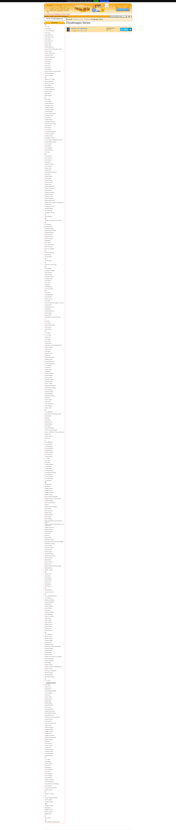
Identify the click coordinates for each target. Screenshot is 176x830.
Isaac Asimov (48, 327)
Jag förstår (96, 1)
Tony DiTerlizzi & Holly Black (52, 783)
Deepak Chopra (49, 196)
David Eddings (48, 176)
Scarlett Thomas (49, 705)
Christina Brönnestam (50, 131)
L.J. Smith (47, 458)
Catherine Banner (49, 109)
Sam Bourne (48, 689)
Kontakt (52, 16)
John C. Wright (48, 383)
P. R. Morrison (48, 598)
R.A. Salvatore (48, 634)
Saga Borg (47, 684)
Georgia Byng (48, 274)
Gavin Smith (48, 268)
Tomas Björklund (49, 781)
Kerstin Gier (48, 434)
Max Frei (47, 535)
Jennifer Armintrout (49, 357)
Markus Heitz (48, 512)
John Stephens (49, 389)
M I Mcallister (48, 484)
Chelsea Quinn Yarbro (50, 123)
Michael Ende (48, 549)
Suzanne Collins (49, 753)
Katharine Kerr (48, 422)
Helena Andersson (49, 311)
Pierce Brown (48, 622)
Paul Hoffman (48, 608)
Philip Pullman (48, 626)
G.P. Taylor (47, 282)
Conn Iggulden (48, 148)
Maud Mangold (49, 531)
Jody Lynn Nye (48, 377)
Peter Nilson (48, 618)
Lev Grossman (48, 454)
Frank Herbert (48, 256)
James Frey (48, 337)
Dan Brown (48, 162)
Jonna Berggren (49, 393)
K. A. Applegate (49, 412)
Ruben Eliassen (49, 672)
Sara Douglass (48, 693)
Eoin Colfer (48, 242)
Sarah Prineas (48, 699)
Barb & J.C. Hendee (50, 79)
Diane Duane (48, 204)
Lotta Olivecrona (49, 474)
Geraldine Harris (49, 276)
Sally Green (48, 686)
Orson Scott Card (49, 592)
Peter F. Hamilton (49, 616)
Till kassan (122, 9)
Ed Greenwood (49, 226)
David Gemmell (49, 182)
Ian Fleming (48, 323)
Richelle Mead (48, 650)
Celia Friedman (49, 111)
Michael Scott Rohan (50, 555)
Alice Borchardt (49, 41)
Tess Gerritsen (48, 775)
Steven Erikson (49, 739)
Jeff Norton (47, 355)
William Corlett (48, 810)
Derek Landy (48, 184)
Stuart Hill (47, 741)
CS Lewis (47, 152)
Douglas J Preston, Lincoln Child (53, 220)
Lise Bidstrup (48, 466)
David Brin (47, 174)
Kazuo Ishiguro (49, 424)
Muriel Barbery (48, 568)
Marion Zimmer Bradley (51, 506)
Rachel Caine (48, 636)
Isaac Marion (48, 329)
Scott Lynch (48, 707)
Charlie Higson (49, 119)
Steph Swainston (49, 727)
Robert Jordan (48, 654)
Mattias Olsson (48, 529)
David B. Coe (48, 170)
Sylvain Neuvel (49, 755)
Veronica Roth (48, 799)
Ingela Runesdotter (50, 325)
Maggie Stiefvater (49, 492)
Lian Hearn (48, 460)
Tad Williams (48, 761)
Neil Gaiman (48, 578)
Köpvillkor (46, 16)
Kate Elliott (47, 420)
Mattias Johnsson (49, 527)
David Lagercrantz (49, 186)
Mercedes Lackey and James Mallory (54, 541)
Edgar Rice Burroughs (50, 230)
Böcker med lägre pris (63, 16)
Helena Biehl (48, 313)
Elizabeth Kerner (49, 236)
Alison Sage (48, 43)
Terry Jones (48, 771)
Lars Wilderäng (49, 442)
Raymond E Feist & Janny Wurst (53, 646)
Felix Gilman (48, 254)
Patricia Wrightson (49, 602)
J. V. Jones (47, 333)
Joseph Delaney (49, 391)
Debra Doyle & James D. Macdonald (54, 202)
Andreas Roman (49, 55)
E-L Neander (48, 224)
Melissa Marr (48, 537)
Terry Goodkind (49, 769)
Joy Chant (47, 397)
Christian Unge (49, 136)
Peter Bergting (48, 614)
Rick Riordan (48, 652)
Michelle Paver (48, 558)
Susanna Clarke (49, 751)
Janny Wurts (48, 343)
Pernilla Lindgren (49, 612)
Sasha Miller (48, 701)
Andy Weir (47, 63)
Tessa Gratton (48, 777)
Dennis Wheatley (49, 198)
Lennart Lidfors (49, 456)
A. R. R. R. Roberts (49, 31)
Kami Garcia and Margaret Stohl (53, 414)
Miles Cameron (49, 562)
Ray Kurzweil (48, 642)
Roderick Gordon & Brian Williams (53, 666)
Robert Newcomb (49, 658)
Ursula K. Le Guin (49, 794)
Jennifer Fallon (48, 359)
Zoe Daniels (48, 818)
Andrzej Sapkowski (50, 57)
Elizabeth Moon (49, 234)
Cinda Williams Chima (50, 142)
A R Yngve (47, 33)
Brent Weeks (48, 93)
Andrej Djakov (48, 59)
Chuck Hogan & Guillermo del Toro (53, 140)
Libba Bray (47, 462)
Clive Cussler (48, 144)
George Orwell (48, 278)
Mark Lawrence (49, 510)
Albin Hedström (49, 35)
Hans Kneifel (48, 297)
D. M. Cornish (48, 158)
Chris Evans (48, 129)
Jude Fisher (48, 401)
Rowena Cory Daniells (50, 670)
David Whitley (48, 190)
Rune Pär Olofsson (49, 676)
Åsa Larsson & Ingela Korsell (52, 821)
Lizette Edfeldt (48, 468)
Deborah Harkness (49, 192)
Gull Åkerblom (48, 286)
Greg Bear (47, 284)
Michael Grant (48, 551)
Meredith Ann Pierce (50, 543)
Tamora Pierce (48, 763)
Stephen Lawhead (49, 735)
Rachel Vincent (49, 638)
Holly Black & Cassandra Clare (52, 317)
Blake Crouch (48, 91)
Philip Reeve (48, 628)
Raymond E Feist (49, 644)
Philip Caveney (49, 624)
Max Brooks (48, 533)
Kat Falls (47, 418)
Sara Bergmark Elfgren (50, 691)
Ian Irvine (47, 321)
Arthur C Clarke (49, 75)
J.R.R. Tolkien (48, 399)
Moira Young (48, 564)
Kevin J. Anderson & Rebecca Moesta (54, 432)
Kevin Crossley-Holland (51, 430)
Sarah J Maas (48, 697)
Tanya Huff (47, 765)
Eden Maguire (48, 216)
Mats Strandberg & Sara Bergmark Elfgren (53, 521)
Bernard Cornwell (49, 83)
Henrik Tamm (48, 305)
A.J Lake (47, 26)
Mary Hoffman (48, 519)
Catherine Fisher (49, 107)
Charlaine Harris (49, 115)
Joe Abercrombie (49, 373)
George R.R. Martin (50, 270)
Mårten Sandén (49, 570)
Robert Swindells (49, 660)
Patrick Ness (48, 604)
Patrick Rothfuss (49, 606)
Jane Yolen (48, 341)
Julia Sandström (49, 404)
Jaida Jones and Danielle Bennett (53, 345)
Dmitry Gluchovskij (49, 206)
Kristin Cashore (49, 436)
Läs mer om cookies (104, 1)
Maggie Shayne (49, 488)
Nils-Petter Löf (48, 586)
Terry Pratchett (48, 773)
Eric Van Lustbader (49, 248)
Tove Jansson (48, 786)
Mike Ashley (48, 560)
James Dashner (49, 347)
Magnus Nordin (49, 494)
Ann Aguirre (48, 67)
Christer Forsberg (49, 134)
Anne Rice (47, 65)
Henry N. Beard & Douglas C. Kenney (54, 303)
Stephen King (48, 733)
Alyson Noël (48, 45)
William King (48, 814)
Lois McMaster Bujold (50, 472)
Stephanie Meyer (49, 729)
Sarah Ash (47, 695)
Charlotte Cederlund (50, 121)
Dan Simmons (48, 160)
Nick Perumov (48, 580)
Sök (129, 16)
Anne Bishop (48, 69)
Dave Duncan (48, 166)
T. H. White (47, 759)
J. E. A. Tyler (48, 335)
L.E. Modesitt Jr (49, 446)
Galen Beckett (48, 272)
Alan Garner (48, 39)
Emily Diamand (49, 238)
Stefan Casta (48, 725)
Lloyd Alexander (49, 470)
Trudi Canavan (48, 790)
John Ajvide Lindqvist (50, 387)
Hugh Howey (48, 315)
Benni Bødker (48, 85)
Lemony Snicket (49, 452)
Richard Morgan (49, 648)
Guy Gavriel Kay (49, 289)
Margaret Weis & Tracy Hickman (53, 498)
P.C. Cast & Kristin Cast (50, 596)
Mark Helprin (48, 508)
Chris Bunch (48, 125)
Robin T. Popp (48, 668)
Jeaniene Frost (48, 353)
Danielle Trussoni (49, 164)
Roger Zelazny (48, 664)
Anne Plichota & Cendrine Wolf (52, 71)
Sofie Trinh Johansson (50, 723)
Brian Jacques (48, 95)
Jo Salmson (48, 367)
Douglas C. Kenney (50, 212)
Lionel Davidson (49, 464)
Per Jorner (47, 610)
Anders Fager (48, 51)
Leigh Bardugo (48, 450)
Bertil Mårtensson (49, 87)
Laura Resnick (48, 444)
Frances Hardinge (49, 252)
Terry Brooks (48, 767)
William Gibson (49, 812)
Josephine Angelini (50, 395)
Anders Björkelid (49, 47)
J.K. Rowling (48, 365)
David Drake (48, 178)
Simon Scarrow (49, 719)
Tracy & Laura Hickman (51, 788)
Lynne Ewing (48, 480)
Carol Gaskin (48, 101)
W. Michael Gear (49, 805)
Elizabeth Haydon (49, 228)
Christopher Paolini (50, 138)
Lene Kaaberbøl (49, 448)
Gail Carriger (48, 260)
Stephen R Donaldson (50, 737)
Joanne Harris (48, 369)
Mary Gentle (48, 517)
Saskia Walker (48, 703)
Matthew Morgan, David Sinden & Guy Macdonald (54, 525)
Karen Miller (48, 416)
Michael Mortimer (49, 553)
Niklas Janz (48, 582)
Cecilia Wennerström (50, 113)
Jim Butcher (48, 371)
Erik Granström (48, 246)
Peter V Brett (48, 620)
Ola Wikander (48, 590)
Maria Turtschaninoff (50, 502)
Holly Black (48, 309)
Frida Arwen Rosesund (50, 264)
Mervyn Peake (48, 545)
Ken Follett (47, 426)
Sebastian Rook (49, 709)
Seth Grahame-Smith (50, 713)
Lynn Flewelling (49, 478)
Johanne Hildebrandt (50, 385)
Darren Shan (48, 168)
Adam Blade (48, 29)
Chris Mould (48, 127)
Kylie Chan (48, 438)
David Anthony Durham (51, 172)
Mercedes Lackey (49, 539)
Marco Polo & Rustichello (51, 496)
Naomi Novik (48, 574)
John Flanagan (49, 375)
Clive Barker (48, 146)
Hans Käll (47, 301)
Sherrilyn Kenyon (49, 715)
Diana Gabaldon (49, 194)
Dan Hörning (48, 156)
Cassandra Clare (49, 105)
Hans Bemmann (49, 294)
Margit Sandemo (49, 500)
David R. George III (49, 188)
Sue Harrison (48, 743)
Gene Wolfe (48, 280)
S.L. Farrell (47, 680)
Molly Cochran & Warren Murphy (53, 566)
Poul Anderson (48, 630)
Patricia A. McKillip (49, 600)
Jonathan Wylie (49, 381)
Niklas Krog (48, 584)
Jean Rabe (48, 351)
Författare (54, 22)
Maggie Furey (48, 490)
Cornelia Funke (49, 150)
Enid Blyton (48, 240)
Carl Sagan (48, 99)
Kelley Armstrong (49, 428)
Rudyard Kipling (49, 674)
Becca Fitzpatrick (49, 81)
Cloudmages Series (51, 682)
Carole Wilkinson (49, 103)
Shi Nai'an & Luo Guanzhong (52, 717)
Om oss (56, 16)
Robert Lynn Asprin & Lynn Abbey (53, 656)
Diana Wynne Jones (50, 200)
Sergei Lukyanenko (50, 711)
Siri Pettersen (48, 721)
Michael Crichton (49, 547)
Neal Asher (48, 576)
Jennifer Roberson (49, 361)
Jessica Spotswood (50, 363)
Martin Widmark (49, 514)
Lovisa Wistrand (49, 476)
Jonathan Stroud (49, 379)
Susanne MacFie (49, 749)
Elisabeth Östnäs (49, 232)
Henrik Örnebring (49, 307)
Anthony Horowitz (49, 73)
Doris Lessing (48, 210)
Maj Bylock (47, 486)
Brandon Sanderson (50, 89)
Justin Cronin (48, 408)
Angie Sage (48, 61)
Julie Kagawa (48, 406)
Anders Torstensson (50, 53)
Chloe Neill (48, 117)
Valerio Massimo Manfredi (51, 797)
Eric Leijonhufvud (49, 244)
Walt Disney (48, 807)
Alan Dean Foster (49, 37)
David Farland (48, 180)
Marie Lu (47, 504)
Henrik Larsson (49, 299)
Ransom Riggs (48, 640)
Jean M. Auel (48, 349)
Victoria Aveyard (49, 802)
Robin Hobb (48, 662)
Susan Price (48, 747)
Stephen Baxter (49, 731)
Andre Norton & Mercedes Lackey (53, 49)
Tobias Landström (49, 779)
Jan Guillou (48, 339)
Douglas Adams (49, 208)
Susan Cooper (48, 745)
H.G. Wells (47, 292)
